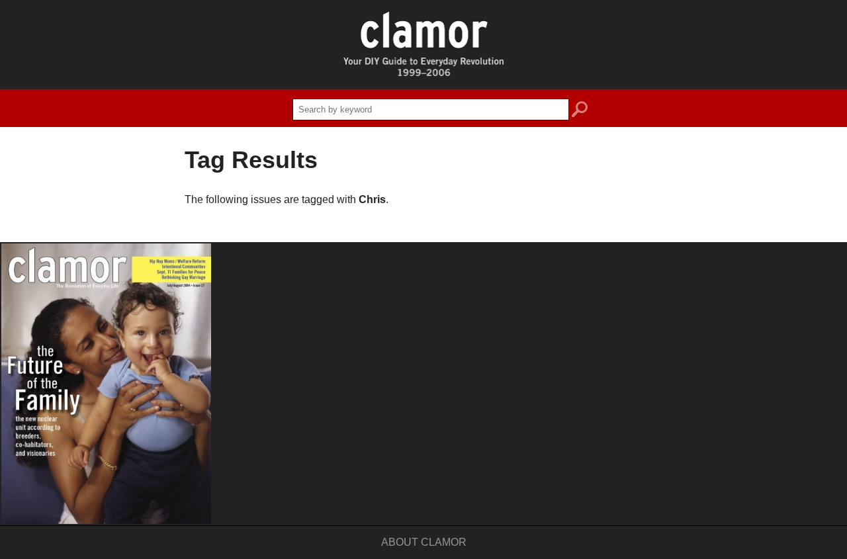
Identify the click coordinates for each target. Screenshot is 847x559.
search (580, 111)
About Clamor (424, 542)
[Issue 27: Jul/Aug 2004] (106, 383)
